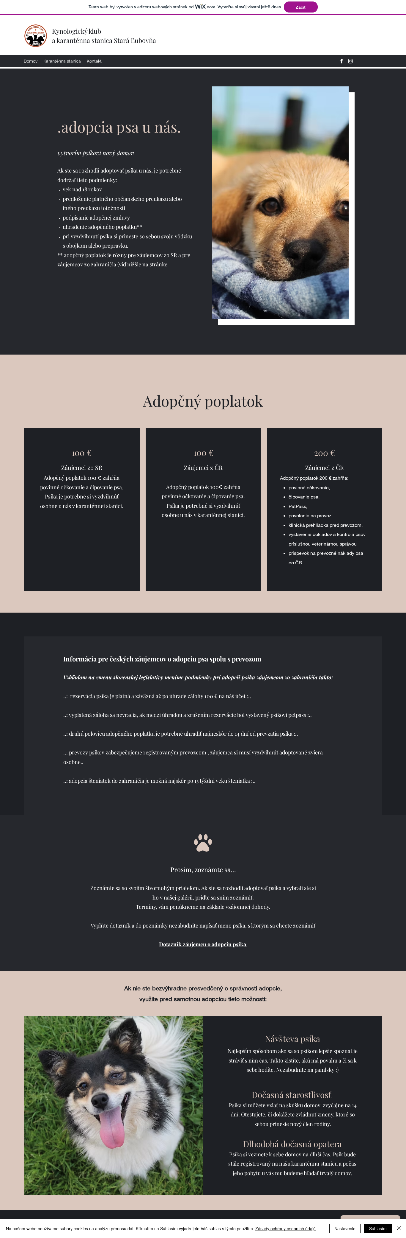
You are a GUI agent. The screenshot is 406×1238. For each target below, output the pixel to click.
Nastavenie (344, 1228)
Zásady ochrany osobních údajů (285, 1228)
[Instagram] (350, 61)
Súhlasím (378, 1228)
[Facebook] (341, 61)
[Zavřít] (398, 1228)
